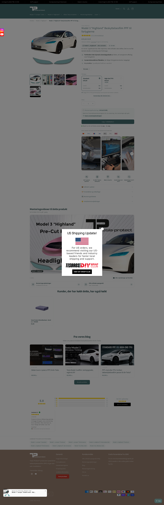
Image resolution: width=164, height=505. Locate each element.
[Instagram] (2, 30)
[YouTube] (2, 34)
